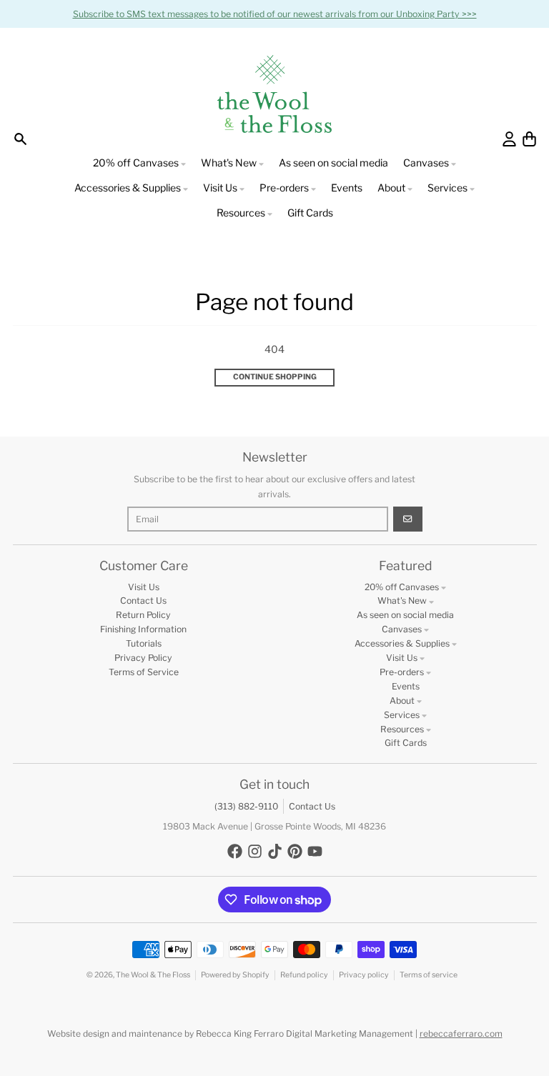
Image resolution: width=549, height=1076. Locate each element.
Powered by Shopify (235, 975)
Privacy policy (364, 975)
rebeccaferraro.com (461, 1033)
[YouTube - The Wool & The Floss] (314, 851)
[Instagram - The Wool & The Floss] (254, 851)
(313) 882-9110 (246, 806)
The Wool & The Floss (153, 975)
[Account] (509, 138)
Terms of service (429, 975)
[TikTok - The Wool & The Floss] (274, 851)
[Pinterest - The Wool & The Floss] (294, 851)
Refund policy (304, 975)
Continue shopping (275, 377)
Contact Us (312, 806)
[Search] (20, 138)
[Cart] (529, 138)
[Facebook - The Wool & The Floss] (234, 851)
